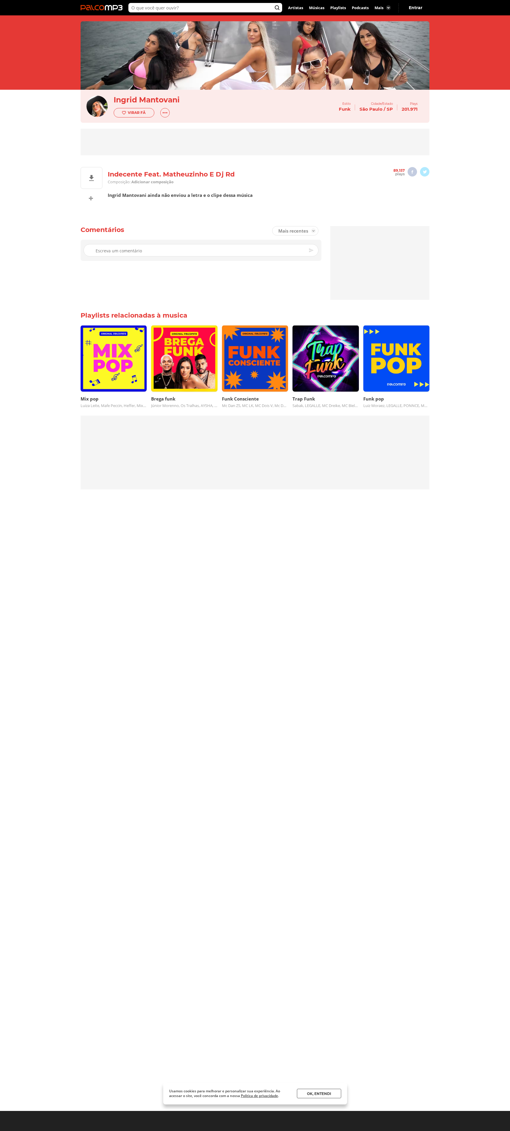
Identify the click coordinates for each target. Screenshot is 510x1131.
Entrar (415, 7)
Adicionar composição (152, 182)
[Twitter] (424, 171)
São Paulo (370, 109)
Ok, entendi (319, 1093)
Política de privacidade (259, 1095)
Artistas (295, 7)
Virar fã (137, 112)
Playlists (338, 7)
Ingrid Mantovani (147, 99)
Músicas (316, 7)
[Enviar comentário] (311, 250)
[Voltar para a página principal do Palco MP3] (103, 7)
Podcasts (360, 7)
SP (390, 109)
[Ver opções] (165, 112)
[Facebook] (412, 171)
